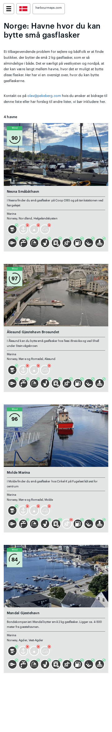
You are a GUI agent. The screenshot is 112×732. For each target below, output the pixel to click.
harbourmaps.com (48, 7)
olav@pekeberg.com (44, 96)
